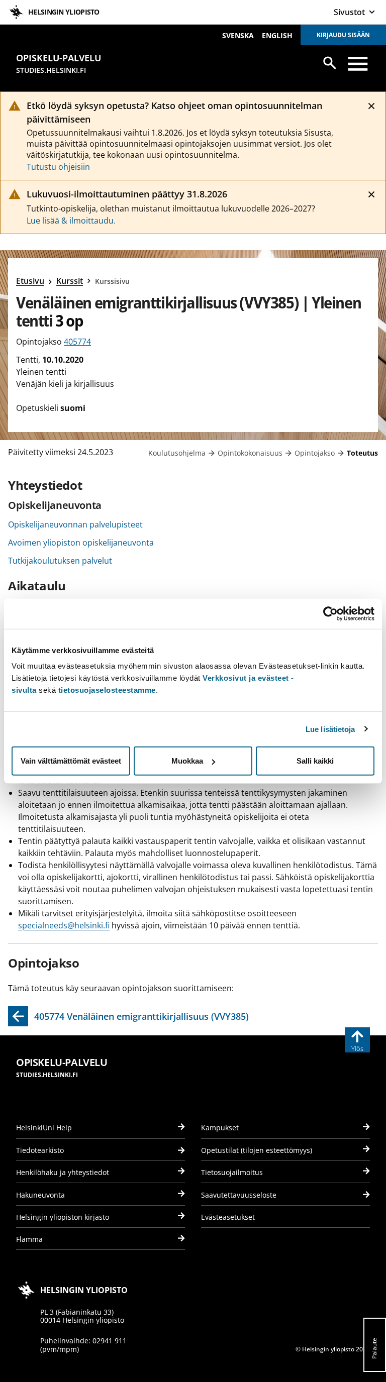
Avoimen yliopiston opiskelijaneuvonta (81, 542)
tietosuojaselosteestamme (107, 690)
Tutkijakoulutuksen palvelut (60, 560)
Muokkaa (187, 761)
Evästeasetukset (228, 1217)
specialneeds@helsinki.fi (64, 925)
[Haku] (330, 63)
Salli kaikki (315, 761)
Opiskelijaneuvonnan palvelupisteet (75, 524)
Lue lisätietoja (330, 728)
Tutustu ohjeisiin (58, 166)
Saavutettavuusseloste (238, 1195)
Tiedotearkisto (40, 1150)
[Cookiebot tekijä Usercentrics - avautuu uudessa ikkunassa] (330, 613)
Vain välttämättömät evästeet (71, 761)
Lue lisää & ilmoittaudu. (71, 220)
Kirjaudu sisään (343, 35)
